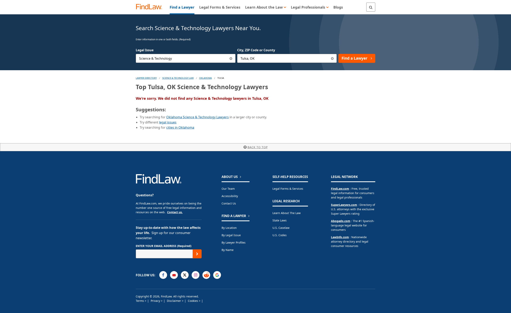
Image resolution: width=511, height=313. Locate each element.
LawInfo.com (340, 237)
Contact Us (229, 203)
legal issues (167, 122)
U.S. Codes (279, 235)
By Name (228, 250)
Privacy (156, 301)
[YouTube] (174, 275)
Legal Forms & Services (287, 189)
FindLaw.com (340, 189)
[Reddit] (206, 275)
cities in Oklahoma (180, 127)
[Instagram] (195, 275)
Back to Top (258, 147)
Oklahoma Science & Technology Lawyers (197, 117)
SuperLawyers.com (344, 205)
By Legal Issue (231, 235)
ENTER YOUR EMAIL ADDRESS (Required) (163, 246)
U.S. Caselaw (280, 228)
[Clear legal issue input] (231, 58)
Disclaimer (174, 301)
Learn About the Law (286, 213)
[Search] (370, 7)
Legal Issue (144, 50)
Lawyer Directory (146, 77)
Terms (140, 301)
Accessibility (230, 196)
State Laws (279, 220)
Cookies (193, 301)
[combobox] (186, 58)
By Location (229, 228)
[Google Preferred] (217, 275)
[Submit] (197, 253)
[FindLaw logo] (150, 7)
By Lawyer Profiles (234, 242)
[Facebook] (163, 275)
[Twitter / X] (185, 275)
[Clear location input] (332, 58)
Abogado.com (340, 221)
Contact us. (175, 212)
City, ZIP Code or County (256, 50)
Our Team (228, 189)
